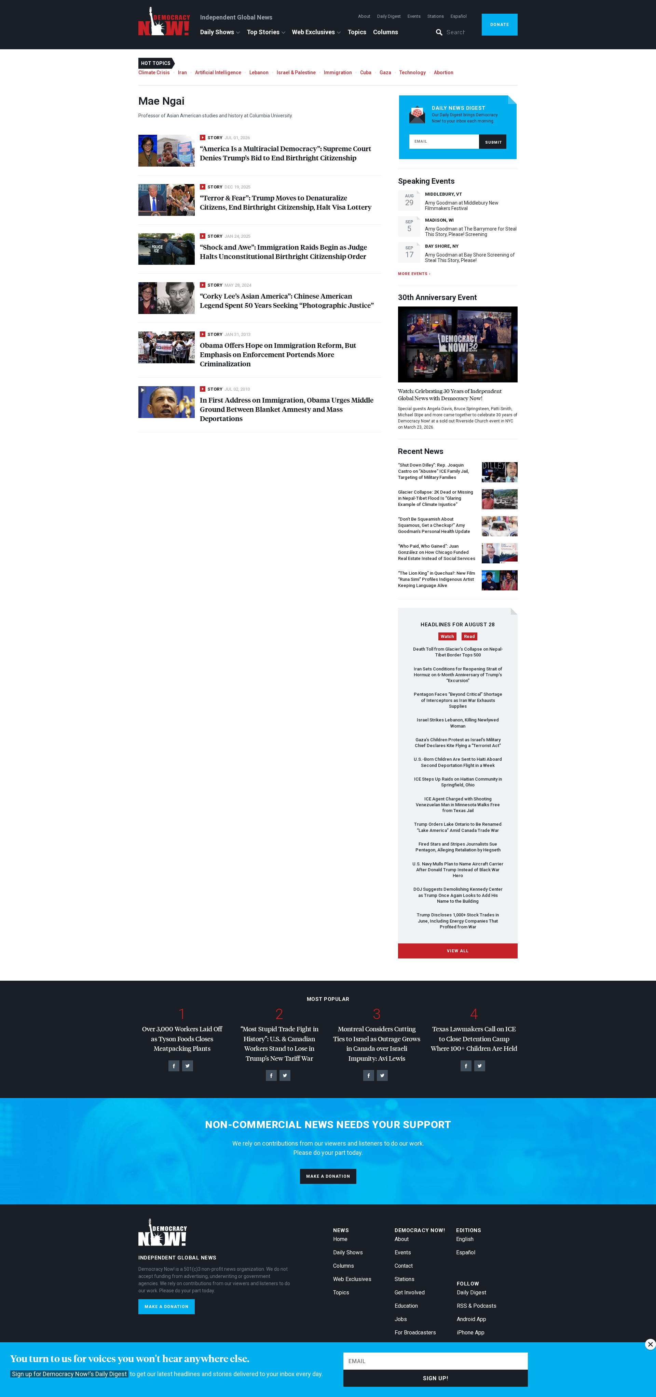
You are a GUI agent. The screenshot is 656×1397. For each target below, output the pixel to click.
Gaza (385, 72)
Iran (182, 72)
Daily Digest (389, 16)
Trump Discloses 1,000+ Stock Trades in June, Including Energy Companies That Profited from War (458, 920)
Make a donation (328, 1176)
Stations (435, 16)
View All (458, 951)
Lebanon (259, 72)
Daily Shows (217, 32)
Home (340, 1239)
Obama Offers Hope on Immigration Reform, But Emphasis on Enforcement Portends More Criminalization (278, 354)
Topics (356, 32)
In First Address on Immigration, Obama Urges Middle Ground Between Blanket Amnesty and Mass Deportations (286, 409)
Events (414, 16)
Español (459, 16)
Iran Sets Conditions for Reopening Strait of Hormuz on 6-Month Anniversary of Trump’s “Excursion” (458, 674)
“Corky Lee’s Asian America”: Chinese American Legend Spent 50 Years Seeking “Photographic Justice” (287, 300)
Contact (404, 1266)
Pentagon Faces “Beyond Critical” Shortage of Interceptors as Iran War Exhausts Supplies (458, 700)
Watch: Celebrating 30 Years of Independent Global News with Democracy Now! (450, 394)
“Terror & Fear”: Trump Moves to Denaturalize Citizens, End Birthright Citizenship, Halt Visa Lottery (286, 202)
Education (406, 1306)
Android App (471, 1319)
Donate (499, 24)
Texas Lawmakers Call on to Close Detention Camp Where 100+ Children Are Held (474, 1038)
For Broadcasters (415, 1332)
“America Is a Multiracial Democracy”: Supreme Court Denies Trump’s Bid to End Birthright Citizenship (285, 153)
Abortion (443, 72)
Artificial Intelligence (218, 72)
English (465, 1239)
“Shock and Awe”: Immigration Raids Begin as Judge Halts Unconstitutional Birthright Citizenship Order (283, 251)
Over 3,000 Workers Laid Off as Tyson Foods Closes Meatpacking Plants (182, 1038)
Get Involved (410, 1292)
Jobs (401, 1319)
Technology (412, 72)
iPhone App (470, 1332)
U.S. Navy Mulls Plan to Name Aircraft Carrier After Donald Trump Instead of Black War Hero (457, 869)
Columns (385, 32)
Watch (447, 636)
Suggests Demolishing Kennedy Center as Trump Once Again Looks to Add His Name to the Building (458, 895)
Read (469, 636)
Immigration (338, 72)
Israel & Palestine (296, 72)
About (364, 16)
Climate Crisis (154, 72)
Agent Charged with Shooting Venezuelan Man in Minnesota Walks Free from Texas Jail (458, 804)
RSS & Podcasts (476, 1306)
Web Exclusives (313, 32)
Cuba (365, 72)
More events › (414, 274)
